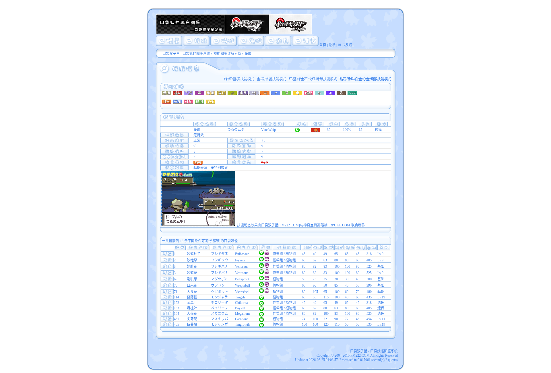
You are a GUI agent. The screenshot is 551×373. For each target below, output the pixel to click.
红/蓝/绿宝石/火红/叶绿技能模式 (313, 79)
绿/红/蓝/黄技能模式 (239, 79)
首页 (322, 45)
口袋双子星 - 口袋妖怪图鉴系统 (186, 54)
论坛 (332, 45)
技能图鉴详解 (224, 54)
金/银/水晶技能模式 (271, 79)
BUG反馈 (345, 45)
